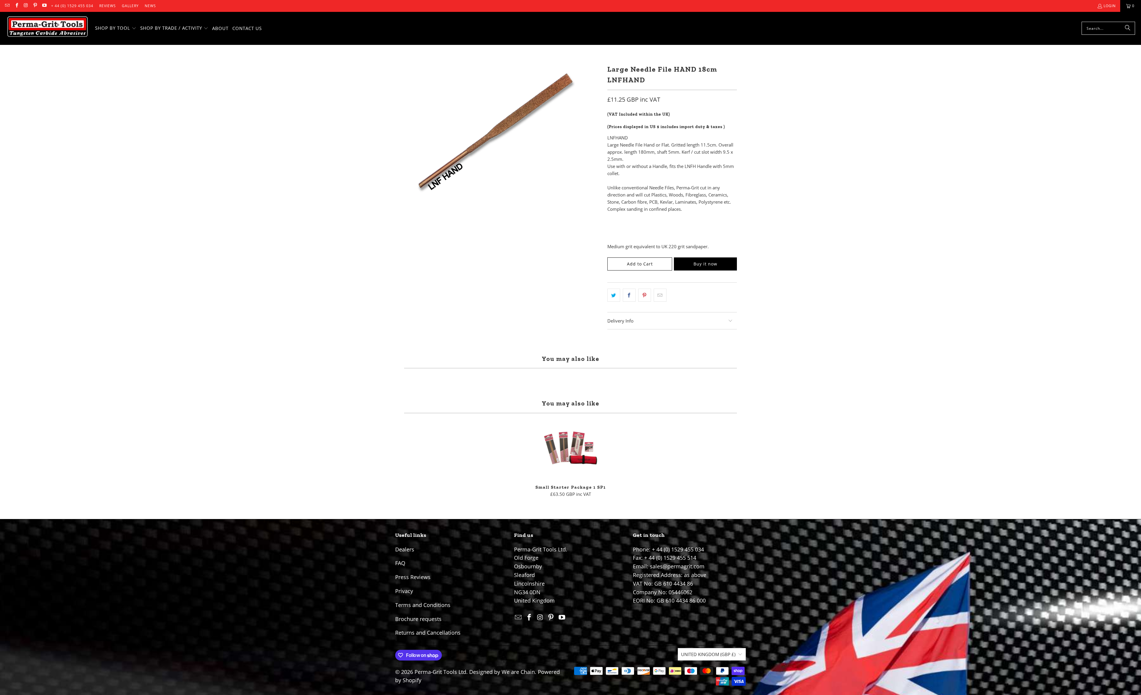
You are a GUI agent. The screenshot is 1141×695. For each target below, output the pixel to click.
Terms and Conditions (422, 604)
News (150, 5)
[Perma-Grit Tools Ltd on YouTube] (44, 5)
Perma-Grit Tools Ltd (440, 671)
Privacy (404, 591)
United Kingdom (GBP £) (708, 654)
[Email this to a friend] (660, 295)
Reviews (107, 5)
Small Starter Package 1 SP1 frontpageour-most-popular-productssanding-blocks (570, 449)
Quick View (570, 462)
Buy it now (705, 264)
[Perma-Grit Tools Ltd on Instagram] (25, 5)
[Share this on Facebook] (629, 295)
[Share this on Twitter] (613, 295)
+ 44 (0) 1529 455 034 (72, 5)
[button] (115, 28)
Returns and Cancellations (428, 632)
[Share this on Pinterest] (644, 295)
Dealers (404, 549)
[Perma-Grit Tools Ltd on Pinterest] (34, 5)
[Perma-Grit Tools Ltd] (47, 28)
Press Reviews (413, 577)
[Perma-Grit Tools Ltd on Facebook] (16, 5)
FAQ (400, 563)
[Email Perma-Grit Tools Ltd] (7, 5)
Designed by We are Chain (502, 671)
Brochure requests (418, 618)
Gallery (130, 5)
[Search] (1127, 28)
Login (1110, 5)
